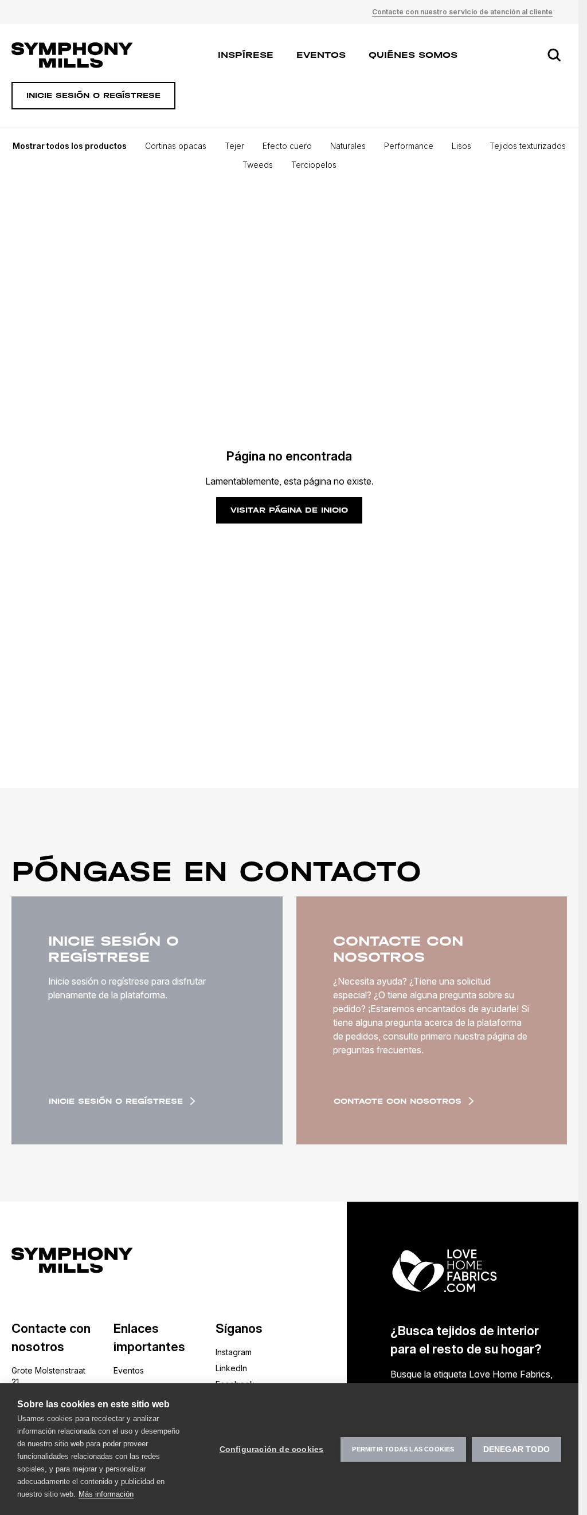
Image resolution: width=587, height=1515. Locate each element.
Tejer (234, 146)
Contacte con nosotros (397, 1101)
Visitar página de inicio (289, 510)
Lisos (461, 146)
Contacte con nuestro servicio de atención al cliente (462, 11)
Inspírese (245, 54)
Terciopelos (313, 165)
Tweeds (257, 165)
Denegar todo (516, 1449)
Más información (106, 1494)
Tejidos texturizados (528, 146)
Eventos (321, 54)
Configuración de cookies (272, 1449)
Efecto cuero (287, 146)
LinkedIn (231, 1368)
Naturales (348, 146)
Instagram (234, 1352)
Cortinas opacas (175, 146)
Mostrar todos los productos (70, 146)
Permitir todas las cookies (403, 1449)
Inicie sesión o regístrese (116, 1101)
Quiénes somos (413, 54)
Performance (408, 146)
